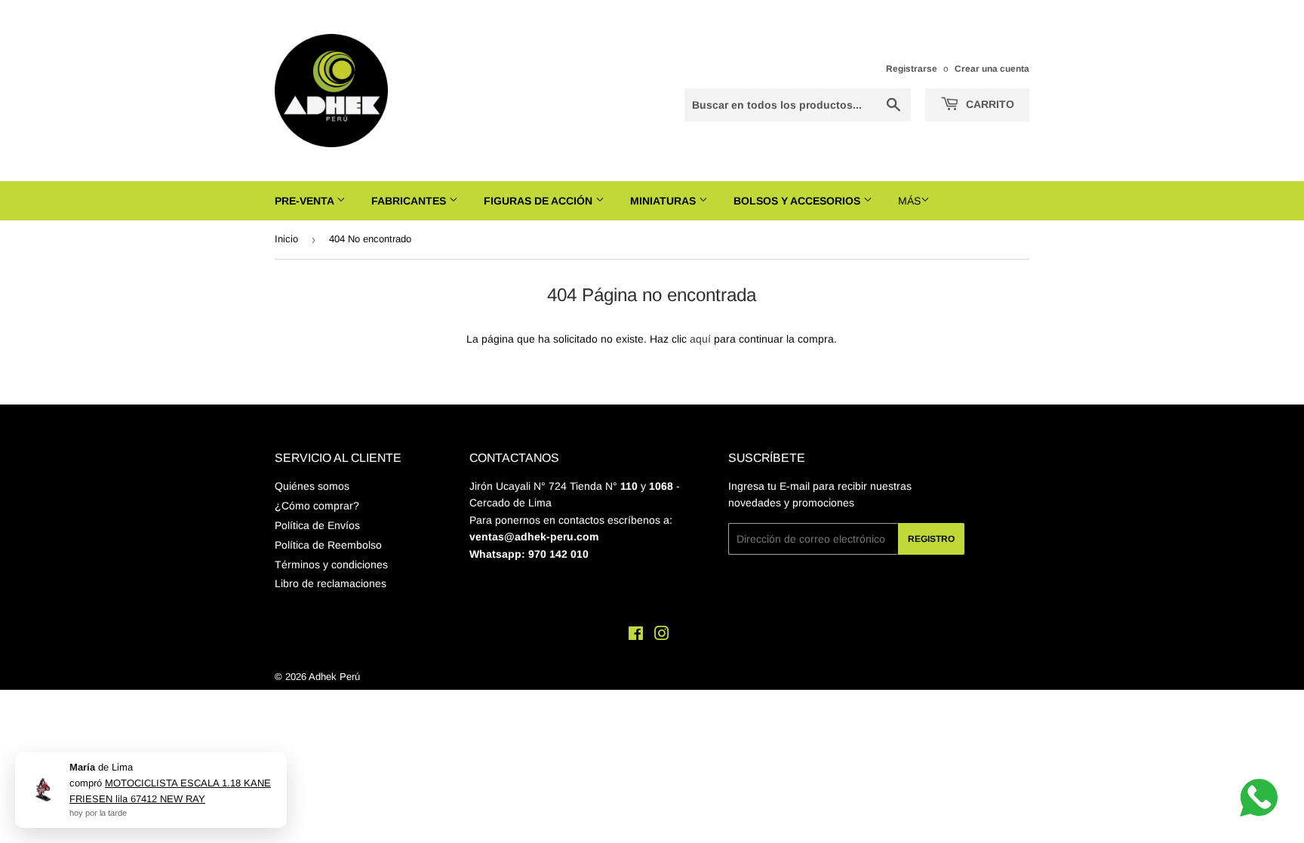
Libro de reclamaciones (330, 583)
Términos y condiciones (331, 564)
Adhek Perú (334, 676)
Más (909, 201)
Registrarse (911, 68)
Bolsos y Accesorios (798, 201)
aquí (700, 339)
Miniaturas (664, 201)
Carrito (988, 104)
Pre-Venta (306, 201)
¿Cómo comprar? (317, 506)
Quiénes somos (312, 486)
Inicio (286, 239)
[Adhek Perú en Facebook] (636, 635)
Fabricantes (410, 201)
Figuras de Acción (539, 201)
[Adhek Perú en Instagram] (661, 635)
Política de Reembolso (328, 545)
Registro (931, 539)
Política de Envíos (317, 525)
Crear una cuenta (992, 68)
